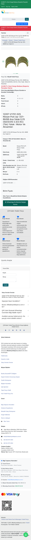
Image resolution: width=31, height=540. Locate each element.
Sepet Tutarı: (22, 24)
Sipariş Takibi (14, 6)
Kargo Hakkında (5, 415)
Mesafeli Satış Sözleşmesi (8, 411)
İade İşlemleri (4, 387)
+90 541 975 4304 (8, 443)
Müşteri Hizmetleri (6, 383)
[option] (15, 61)
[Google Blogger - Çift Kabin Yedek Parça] (17, 330)
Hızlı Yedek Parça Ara (7, 393)
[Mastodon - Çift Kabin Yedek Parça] (13, 330)
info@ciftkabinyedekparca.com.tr (15, 479)
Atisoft (27, 523)
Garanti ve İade (5, 359)
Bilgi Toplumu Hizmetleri (7, 405)
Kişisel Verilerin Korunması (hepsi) (10, 377)
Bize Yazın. (7, 421)
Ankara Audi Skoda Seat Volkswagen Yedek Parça (15, 519)
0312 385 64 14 (22, 483)
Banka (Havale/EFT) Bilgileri (8, 373)
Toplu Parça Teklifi (6, 390)
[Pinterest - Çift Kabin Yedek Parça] (21, 330)
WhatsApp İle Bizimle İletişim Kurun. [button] (16, 203)
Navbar (3, 33)
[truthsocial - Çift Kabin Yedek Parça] (6, 330)
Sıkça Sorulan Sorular (7, 362)
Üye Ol (3, 6)
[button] (15, 61)
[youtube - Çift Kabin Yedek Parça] (24, 330)
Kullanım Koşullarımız (7, 408)
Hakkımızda (4, 356)
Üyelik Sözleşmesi (6, 380)
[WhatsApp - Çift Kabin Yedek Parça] (10, 330)
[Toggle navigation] (28, 32)
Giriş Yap (8, 6)
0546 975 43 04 (19, 486)
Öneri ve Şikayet (5, 418)
